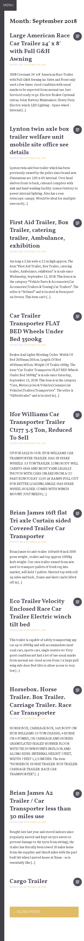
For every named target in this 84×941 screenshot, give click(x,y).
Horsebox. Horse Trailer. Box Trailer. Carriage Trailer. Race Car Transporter (41, 701)
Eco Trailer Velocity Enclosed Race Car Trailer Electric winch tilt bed (41, 613)
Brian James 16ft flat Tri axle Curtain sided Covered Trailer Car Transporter (40, 525)
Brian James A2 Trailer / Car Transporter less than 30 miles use (40, 805)
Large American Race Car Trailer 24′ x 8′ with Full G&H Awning (40, 47)
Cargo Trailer (28, 881)
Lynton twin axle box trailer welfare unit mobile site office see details (39, 141)
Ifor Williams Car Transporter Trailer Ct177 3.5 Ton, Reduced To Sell (41, 426)
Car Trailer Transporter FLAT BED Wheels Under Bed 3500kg (36, 328)
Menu (8, 5)
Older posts (26, 912)
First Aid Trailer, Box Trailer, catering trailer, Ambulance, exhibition (39, 234)
